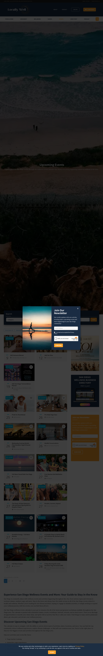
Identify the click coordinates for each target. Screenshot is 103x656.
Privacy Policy (79, 646)
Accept (52, 652)
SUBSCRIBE (58, 345)
